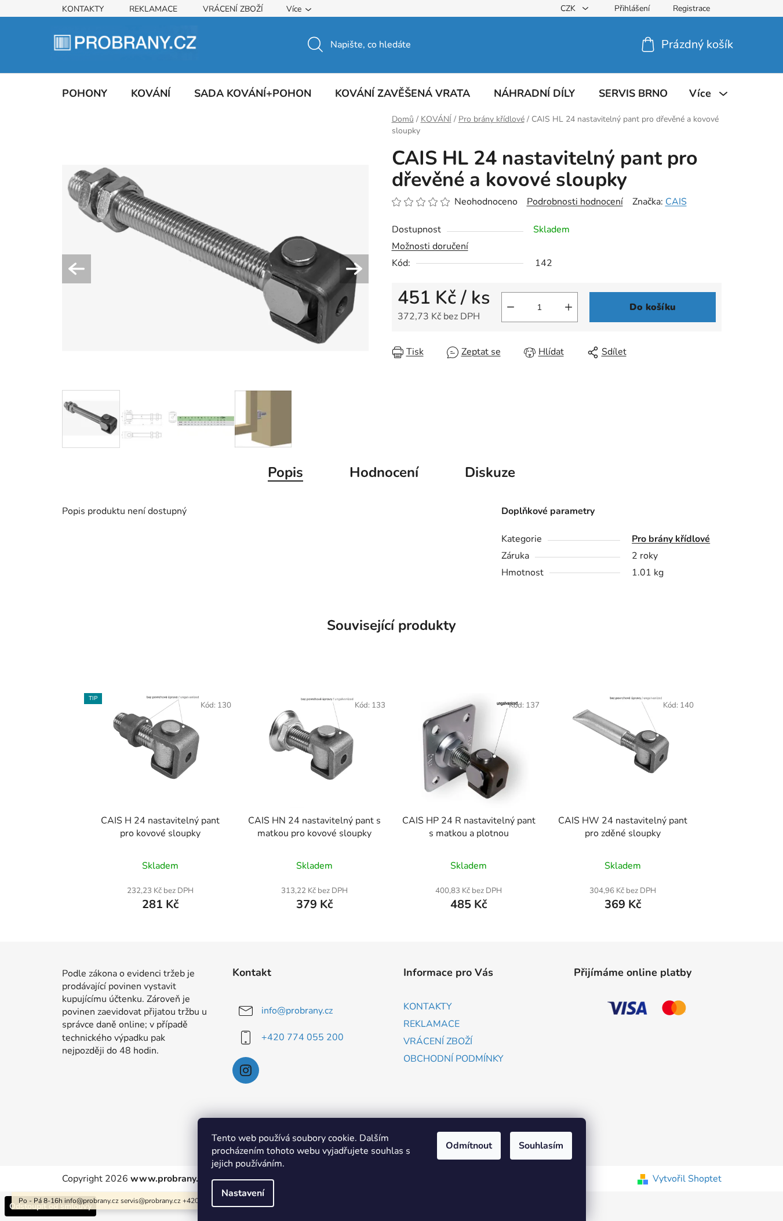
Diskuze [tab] (490, 472)
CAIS (676, 201)
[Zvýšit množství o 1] (568, 307)
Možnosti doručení (430, 246)
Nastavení (242, 1193)
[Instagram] (245, 1070)
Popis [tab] (285, 472)
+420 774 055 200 (302, 1037)
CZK (569, 8)
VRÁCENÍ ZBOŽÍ (233, 8)
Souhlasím (541, 1145)
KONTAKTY (83, 8)
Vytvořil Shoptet (687, 1178)
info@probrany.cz (297, 1010)
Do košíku (652, 307)
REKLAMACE (153, 8)
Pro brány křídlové (671, 539)
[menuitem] (84, 93)
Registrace (691, 8)
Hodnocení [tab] (383, 472)
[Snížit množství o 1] (510, 307)
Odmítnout (469, 1145)
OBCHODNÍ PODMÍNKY (453, 1058)
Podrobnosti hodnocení (575, 201)
